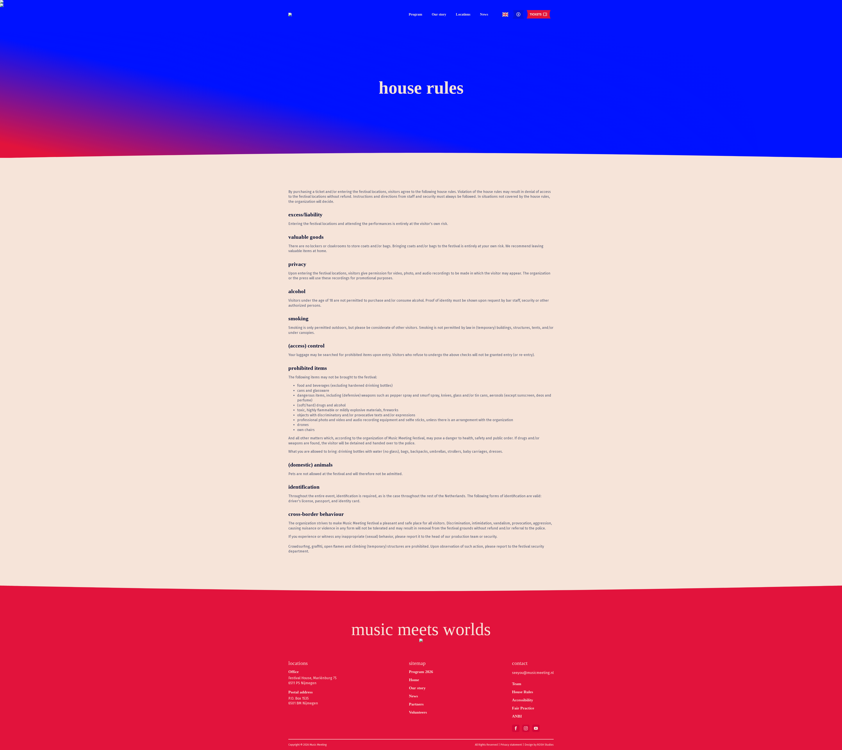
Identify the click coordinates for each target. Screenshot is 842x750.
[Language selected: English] (505, 15)
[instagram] (526, 728)
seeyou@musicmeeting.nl (533, 673)
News (484, 14)
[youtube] (536, 728)
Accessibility (522, 700)
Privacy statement (511, 744)
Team (516, 684)
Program (415, 14)
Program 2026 (421, 672)
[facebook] (515, 728)
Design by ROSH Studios (539, 744)
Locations (463, 14)
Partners (416, 704)
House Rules (522, 692)
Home (414, 680)
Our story (439, 14)
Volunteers (418, 712)
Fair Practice (523, 708)
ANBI (517, 716)
